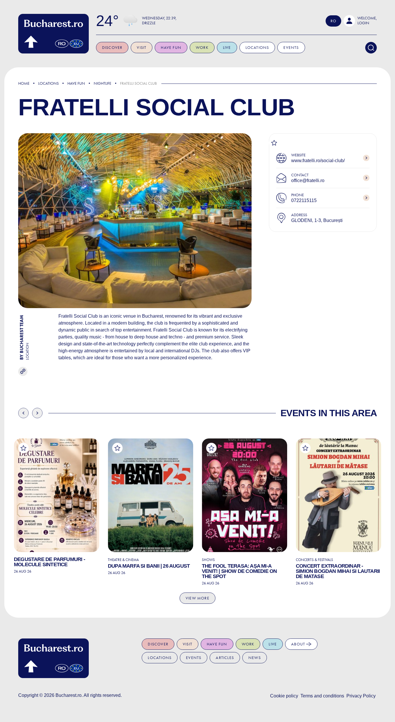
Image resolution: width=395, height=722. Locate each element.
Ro (333, 20)
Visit (141, 47)
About (298, 644)
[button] (360, 21)
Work (202, 47)
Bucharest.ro (69, 695)
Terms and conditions (322, 695)
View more (197, 598)
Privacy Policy (361, 695)
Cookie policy (284, 695)
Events (291, 47)
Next (37, 413)
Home (23, 83)
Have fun (171, 47)
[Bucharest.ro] (53, 33)
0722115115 (304, 200)
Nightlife (102, 83)
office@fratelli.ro (307, 180)
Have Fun (76, 83)
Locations (257, 47)
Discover (112, 47)
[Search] (371, 47)
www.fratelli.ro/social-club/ (318, 160)
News (254, 657)
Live (227, 47)
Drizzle (149, 23)
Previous (23, 413)
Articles (225, 657)
